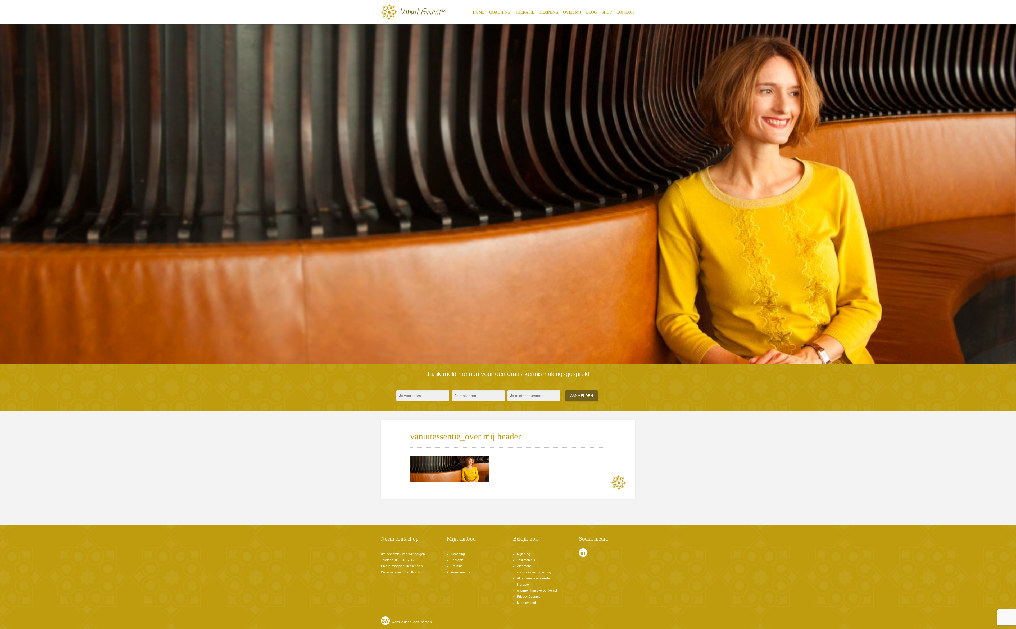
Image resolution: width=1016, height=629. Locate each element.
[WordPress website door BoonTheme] (386, 622)
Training (548, 12)
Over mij (572, 12)
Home (478, 12)
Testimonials (526, 560)
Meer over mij (527, 603)
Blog (591, 12)
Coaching (499, 12)
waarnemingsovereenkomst (537, 590)
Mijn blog (523, 554)
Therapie (524, 12)
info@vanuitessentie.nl (407, 566)
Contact (625, 12)
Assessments (460, 572)
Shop (607, 12)
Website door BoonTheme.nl (412, 622)
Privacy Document (530, 597)
